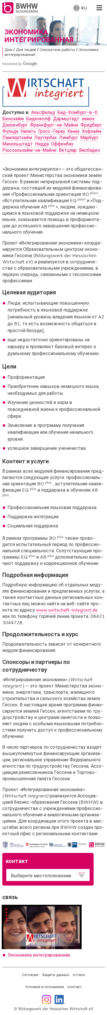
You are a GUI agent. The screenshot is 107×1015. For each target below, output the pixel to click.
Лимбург (68, 137)
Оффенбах (62, 144)
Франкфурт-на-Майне (54, 125)
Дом (8, 49)
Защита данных (55, 974)
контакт (75, 986)
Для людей (26, 49)
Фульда (10, 131)
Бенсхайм (13, 118)
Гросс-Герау (51, 131)
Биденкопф (38, 118)
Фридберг (91, 125)
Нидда (42, 144)
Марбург (89, 137)
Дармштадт (66, 118)
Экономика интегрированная (38, 955)
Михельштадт (17, 144)
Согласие (30, 974)
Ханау (73, 131)
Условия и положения (44, 986)
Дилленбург (15, 125)
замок (88, 118)
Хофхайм (91, 131)
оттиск (79, 974)
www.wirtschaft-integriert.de (67, 610)
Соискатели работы (57, 49)
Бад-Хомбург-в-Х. (77, 112)
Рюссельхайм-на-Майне (29, 150)
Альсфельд (43, 112)
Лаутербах (45, 137)
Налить (28, 131)
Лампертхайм (17, 137)
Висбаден (89, 150)
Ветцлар (68, 150)
